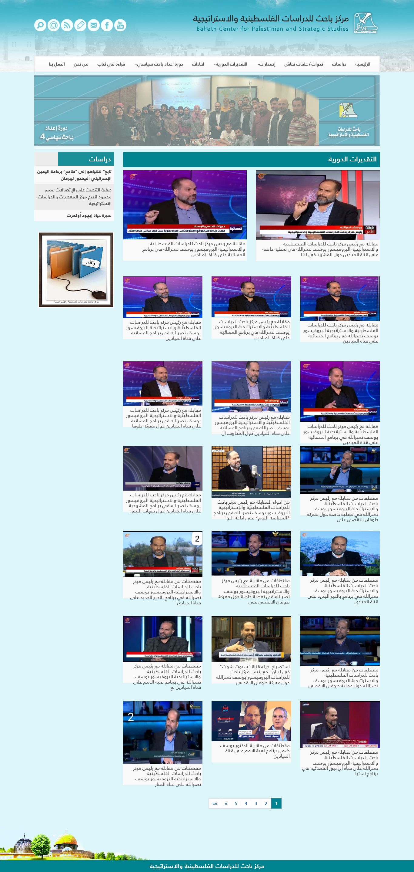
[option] (207, 112)
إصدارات (267, 63)
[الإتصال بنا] (94, 28)
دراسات (339, 63)
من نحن (81, 63)
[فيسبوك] (107, 28)
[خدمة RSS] (67, 28)
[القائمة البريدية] (54, 28)
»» (214, 803)
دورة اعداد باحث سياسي (160, 63)
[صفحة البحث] (40, 28)
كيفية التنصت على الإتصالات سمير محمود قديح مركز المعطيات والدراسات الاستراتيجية (75, 196)
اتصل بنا (57, 63)
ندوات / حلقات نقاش (304, 63)
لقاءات (198, 63)
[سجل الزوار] (80, 28)
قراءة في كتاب (111, 63)
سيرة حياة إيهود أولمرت (89, 215)
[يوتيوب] (120, 28)
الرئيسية (363, 63)
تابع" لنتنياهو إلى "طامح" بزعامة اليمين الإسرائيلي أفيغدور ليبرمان (74, 174)
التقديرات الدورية (231, 63)
